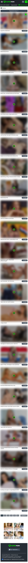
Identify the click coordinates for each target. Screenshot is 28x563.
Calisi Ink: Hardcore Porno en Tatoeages (9, 469)
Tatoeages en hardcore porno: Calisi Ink (9, 343)
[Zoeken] (23, 2)
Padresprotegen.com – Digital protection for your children (13, 559)
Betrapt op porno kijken (6, 510)
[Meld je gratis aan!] (26, 2)
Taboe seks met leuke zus (6, 427)
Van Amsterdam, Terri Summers (7, 281)
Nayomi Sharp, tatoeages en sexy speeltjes (10, 364)
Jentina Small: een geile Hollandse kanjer (9, 135)
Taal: (14, 549)
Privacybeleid (4, 557)
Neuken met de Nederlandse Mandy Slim (9, 156)
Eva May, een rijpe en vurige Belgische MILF (10, 489)
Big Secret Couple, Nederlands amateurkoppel (7, 260)
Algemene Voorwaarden (9, 556)
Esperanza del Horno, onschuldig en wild (9, 239)
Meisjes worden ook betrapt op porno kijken (10, 406)
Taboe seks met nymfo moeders (7, 302)
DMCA (19, 557)
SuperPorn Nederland (5, 30)
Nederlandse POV (4, 197)
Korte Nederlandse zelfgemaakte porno (9, 114)
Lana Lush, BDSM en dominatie (7, 218)
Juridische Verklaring (17, 556)
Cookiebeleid (9, 557)
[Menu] (1, 2)
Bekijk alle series (23, 5)
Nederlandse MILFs (5, 51)
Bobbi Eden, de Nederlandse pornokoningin (10, 93)
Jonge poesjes (14, 5)
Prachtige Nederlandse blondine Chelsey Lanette (9, 448)
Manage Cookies (15, 557)
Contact (3, 556)
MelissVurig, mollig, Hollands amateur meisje (10, 176)
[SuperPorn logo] (8, 2)
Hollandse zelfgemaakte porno (7, 72)
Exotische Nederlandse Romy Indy (8, 385)
